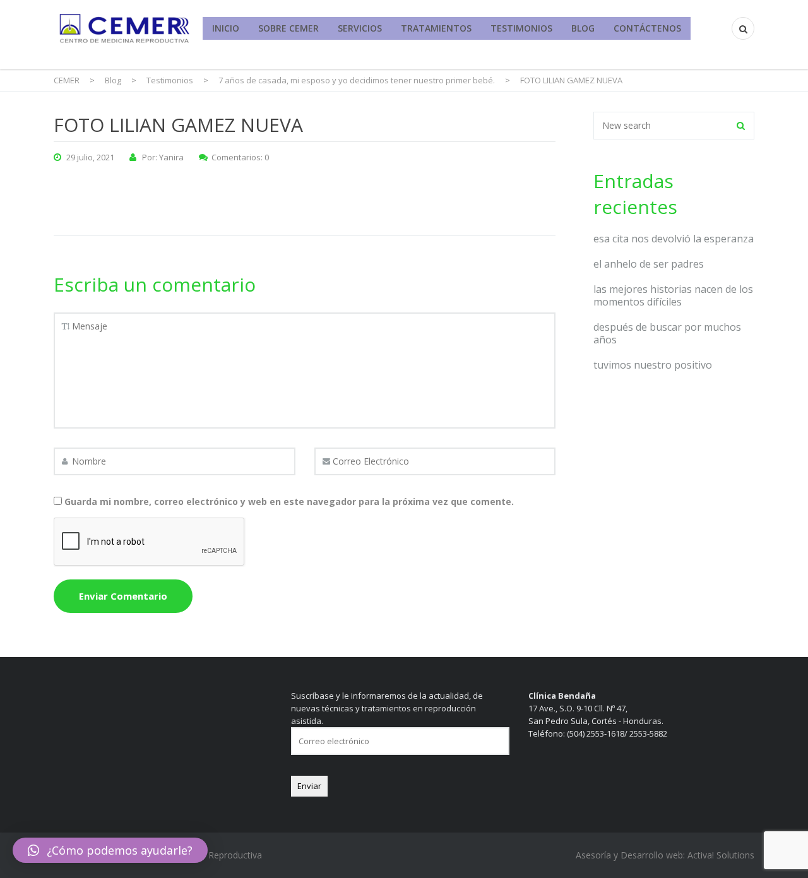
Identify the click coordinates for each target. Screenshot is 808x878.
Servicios (360, 28)
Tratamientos (436, 28)
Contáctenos (647, 28)
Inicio (225, 28)
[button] (110, 850)
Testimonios (521, 28)
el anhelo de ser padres (648, 264)
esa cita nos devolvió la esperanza (673, 239)
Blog (583, 28)
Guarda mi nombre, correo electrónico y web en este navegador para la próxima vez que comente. (289, 501)
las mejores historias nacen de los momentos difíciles (673, 295)
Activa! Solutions (720, 855)
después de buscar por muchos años (667, 333)
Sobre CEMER (288, 28)
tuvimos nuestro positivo (652, 365)
